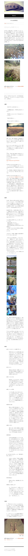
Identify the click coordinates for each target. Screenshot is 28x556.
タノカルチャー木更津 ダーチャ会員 (16, 177)
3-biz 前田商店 (21, 534)
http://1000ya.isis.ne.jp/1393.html (13, 160)
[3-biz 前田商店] (14, 6)
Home (5, 23)
